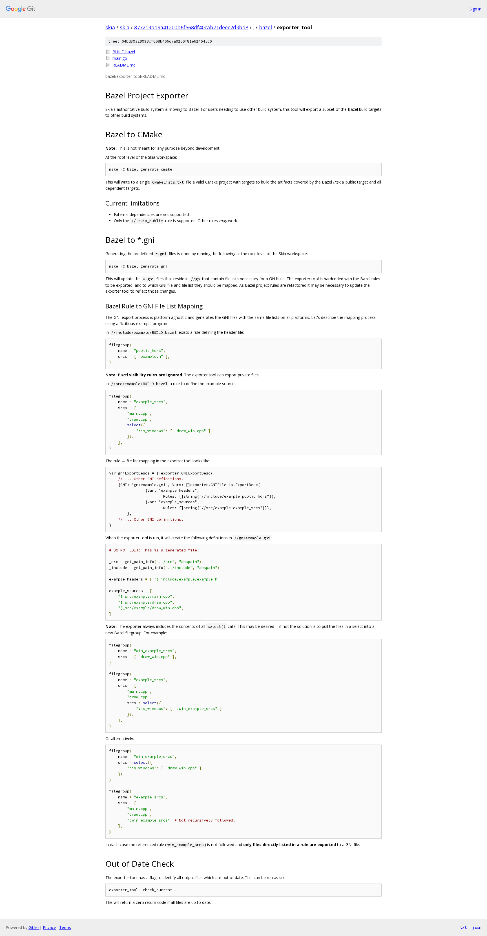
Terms (65, 927)
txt (463, 927)
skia (110, 27)
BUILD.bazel (123, 51)
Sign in (475, 9)
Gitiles (33, 927)
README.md (124, 65)
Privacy (49, 927)
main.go (119, 58)
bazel (265, 27)
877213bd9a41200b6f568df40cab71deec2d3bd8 (191, 27)
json (476, 927)
